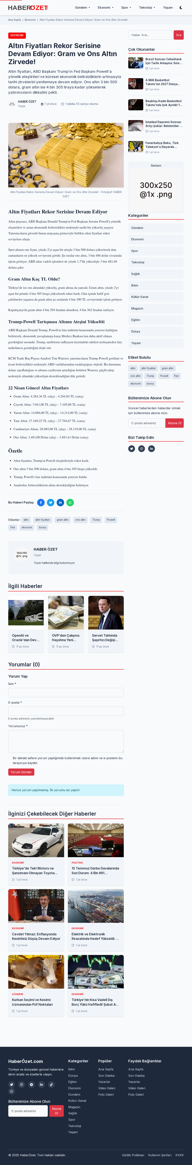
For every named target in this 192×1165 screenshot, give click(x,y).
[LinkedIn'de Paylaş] (60, 502)
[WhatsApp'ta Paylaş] (70, 502)
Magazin (137, 308)
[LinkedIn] (151, 448)
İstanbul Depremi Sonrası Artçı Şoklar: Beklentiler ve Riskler (164, 124)
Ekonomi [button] (104, 7)
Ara (178, 35)
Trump (96, 519)
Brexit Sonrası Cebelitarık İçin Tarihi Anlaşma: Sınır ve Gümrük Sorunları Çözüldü (164, 61)
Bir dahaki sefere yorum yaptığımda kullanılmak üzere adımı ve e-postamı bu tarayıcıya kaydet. (67, 760)
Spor (134, 251)
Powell (111, 519)
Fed (12, 527)
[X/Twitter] (11, 1084)
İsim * (12, 684)
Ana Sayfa (105, 1069)
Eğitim (135, 320)
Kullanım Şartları (160, 1155)
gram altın (62, 519)
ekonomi (27, 527)
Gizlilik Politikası (133, 1155)
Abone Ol (174, 423)
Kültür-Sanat (139, 297)
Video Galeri (106, 1088)
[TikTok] (51, 1084)
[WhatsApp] (11, 1091)
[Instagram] (141, 448)
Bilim (134, 285)
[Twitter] (131, 448)
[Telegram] (31, 1084)
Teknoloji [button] (146, 7)
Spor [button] (125, 7)
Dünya (135, 331)
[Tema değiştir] (181, 7)
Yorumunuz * (18, 726)
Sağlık (135, 274)
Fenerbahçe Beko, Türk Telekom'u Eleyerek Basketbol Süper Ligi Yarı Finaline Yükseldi (163, 145)
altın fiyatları (42, 519)
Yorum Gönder (21, 772)
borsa (42, 527)
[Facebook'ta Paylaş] (41, 502)
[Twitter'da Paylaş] (50, 502)
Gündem (137, 228)
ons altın (80, 519)
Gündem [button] (81, 7)
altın (26, 519)
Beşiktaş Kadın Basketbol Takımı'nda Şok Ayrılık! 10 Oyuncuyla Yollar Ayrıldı (164, 103)
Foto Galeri (106, 1094)
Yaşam (168, 7)
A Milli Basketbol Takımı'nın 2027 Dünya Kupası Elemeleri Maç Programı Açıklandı (162, 82)
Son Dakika (106, 1075)
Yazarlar (104, 1082)
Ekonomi (17, 35)
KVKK (180, 1155)
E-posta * (15, 702)
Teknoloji (137, 262)
